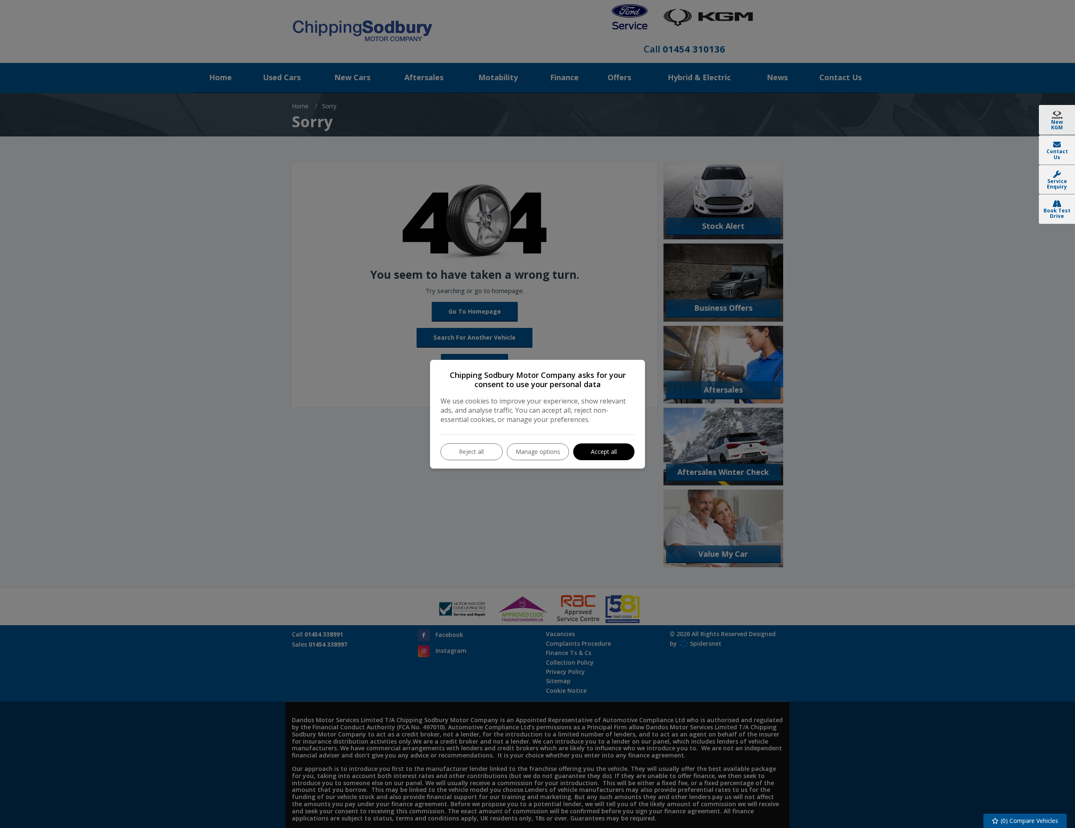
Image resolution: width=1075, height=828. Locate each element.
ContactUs (1057, 154)
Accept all (604, 452)
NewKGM (1057, 124)
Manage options (538, 452)
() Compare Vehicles (1028, 821)
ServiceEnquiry (1057, 184)
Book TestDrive (1057, 213)
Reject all (471, 452)
